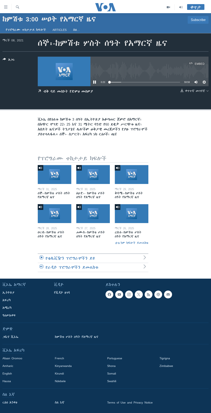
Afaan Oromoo (12, 358)
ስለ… (76, 30)
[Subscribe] (168, 294)
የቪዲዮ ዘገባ (62, 292)
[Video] (168, 7)
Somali (111, 373)
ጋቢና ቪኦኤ (10, 337)
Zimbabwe (166, 366)
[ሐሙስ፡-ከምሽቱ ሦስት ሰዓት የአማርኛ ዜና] (93, 213)
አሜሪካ (7, 308)
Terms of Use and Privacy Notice (130, 402)
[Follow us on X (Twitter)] (139, 294)
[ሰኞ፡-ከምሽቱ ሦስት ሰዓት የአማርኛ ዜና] (54, 174)
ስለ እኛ (59, 402)
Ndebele (60, 381)
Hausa (6, 381)
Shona (111, 366)
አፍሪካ (6, 300)
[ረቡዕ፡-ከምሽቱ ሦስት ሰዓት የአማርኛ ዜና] (131, 213)
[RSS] (148, 294)
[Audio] (181, 7)
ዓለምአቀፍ (9, 315)
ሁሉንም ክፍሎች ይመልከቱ (131, 242)
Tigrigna (164, 358)
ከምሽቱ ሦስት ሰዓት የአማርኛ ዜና (76, 337)
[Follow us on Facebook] (109, 294)
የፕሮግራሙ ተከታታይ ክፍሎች (26, 30)
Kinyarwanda (63, 366)
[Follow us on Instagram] (129, 294)
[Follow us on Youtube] (119, 294)
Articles (60, 30)
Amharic (7, 366)
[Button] (9, 60)
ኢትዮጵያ (8, 292)
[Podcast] (158, 294)
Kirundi (59, 373)
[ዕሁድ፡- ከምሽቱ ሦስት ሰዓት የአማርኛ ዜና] (93, 174)
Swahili (111, 381)
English (7, 373)
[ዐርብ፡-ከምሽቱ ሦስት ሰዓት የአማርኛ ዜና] (54, 213)
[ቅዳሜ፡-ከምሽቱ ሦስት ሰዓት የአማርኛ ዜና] (131, 174)
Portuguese (114, 358)
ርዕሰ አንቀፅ (9, 402)
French (59, 358)
